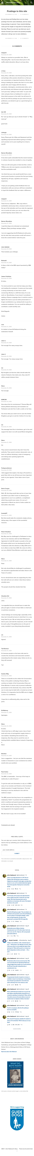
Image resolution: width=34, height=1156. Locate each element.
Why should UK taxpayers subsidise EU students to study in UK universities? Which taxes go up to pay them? (19, 1020)
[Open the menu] (2, 2)
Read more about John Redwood (9, 1051)
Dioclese (3, 753)
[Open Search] (31, 2)
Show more (17, 1029)
